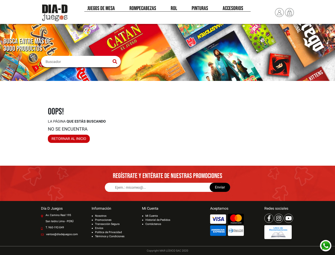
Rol (174, 9)
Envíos (99, 228)
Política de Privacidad (108, 232)
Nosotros (100, 215)
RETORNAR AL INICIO (69, 139)
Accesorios (233, 9)
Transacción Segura (107, 224)
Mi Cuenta (151, 215)
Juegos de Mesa (101, 9)
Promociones (103, 220)
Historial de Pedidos (157, 220)
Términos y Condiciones (109, 236)
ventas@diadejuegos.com (62, 234)
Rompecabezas (142, 9)
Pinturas (200, 9)
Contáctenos (153, 224)
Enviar (220, 187)
